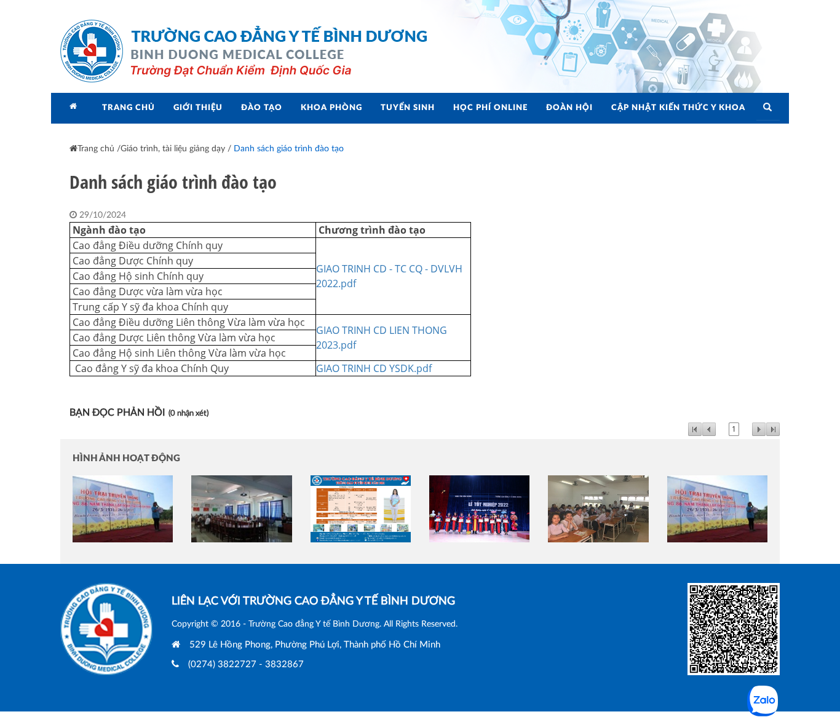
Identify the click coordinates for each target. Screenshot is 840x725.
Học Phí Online (490, 108)
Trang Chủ (128, 108)
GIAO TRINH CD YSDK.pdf (374, 368)
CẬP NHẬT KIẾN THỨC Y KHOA (678, 108)
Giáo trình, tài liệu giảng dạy (173, 149)
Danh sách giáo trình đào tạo (289, 149)
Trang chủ (95, 149)
